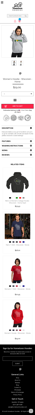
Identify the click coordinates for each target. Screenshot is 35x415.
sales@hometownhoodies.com (17, 407)
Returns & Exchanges (17, 392)
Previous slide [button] (8, 197)
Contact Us (17, 387)
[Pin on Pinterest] (20, 73)
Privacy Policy (17, 394)
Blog (17, 385)
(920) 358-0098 (17, 404)
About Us (17, 380)
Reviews (17, 382)
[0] (19, 21)
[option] (11, 197)
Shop (17, 378)
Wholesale (17, 390)
